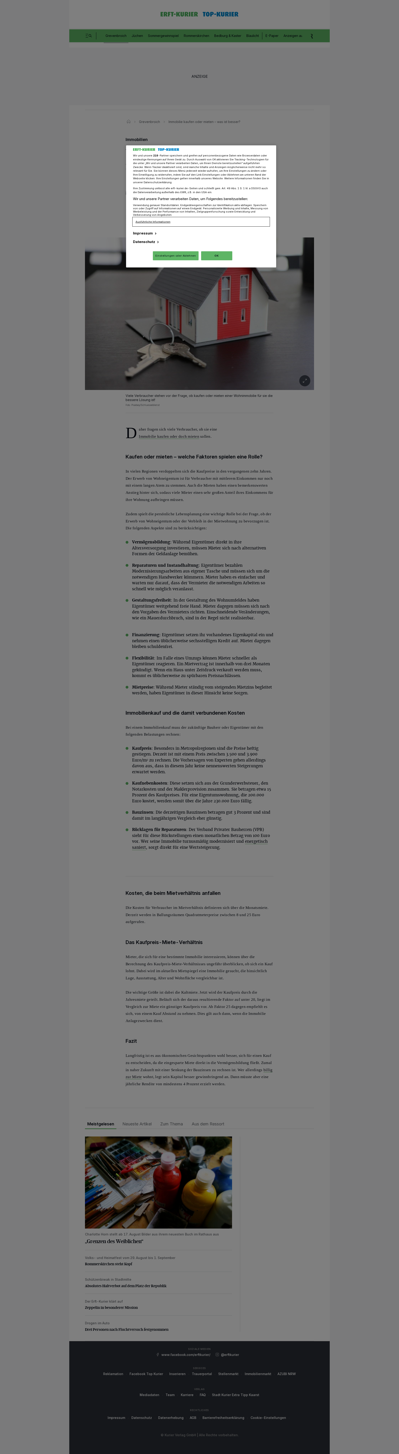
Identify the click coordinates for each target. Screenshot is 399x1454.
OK (217, 255)
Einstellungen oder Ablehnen (175, 255)
